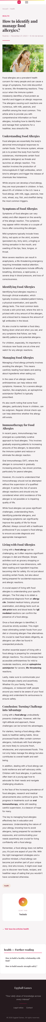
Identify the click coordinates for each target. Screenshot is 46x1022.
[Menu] (26, 2)
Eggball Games (23, 987)
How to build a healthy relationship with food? (23, 959)
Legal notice (18, 1008)
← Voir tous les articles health (15, 929)
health (12, 9)
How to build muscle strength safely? (21, 966)
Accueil (5, 9)
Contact (29, 1008)
